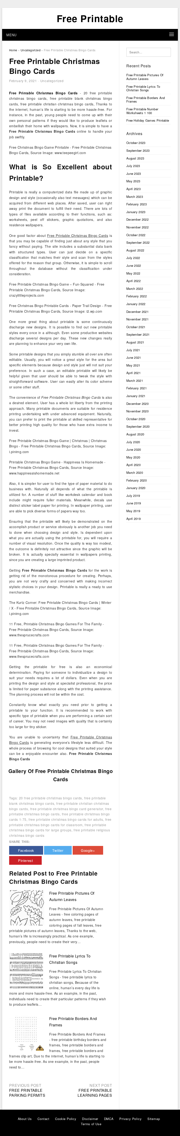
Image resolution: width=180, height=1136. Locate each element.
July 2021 (133, 350)
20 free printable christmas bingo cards (50, 798)
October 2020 (136, 419)
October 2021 (136, 327)
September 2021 (138, 334)
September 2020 (138, 426)
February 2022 (136, 296)
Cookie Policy (65, 1118)
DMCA (109, 1118)
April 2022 (133, 281)
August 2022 (135, 250)
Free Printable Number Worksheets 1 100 (142, 111)
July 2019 (133, 495)
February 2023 (136, 204)
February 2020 (136, 480)
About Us (25, 1118)
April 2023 (133, 189)
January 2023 (136, 212)
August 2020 (135, 434)
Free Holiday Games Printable (147, 120)
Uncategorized (52, 80)
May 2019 (133, 511)
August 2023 (135, 158)
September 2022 (138, 242)
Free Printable (90, 18)
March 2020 (134, 472)
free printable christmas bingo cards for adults (66, 819)
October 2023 (136, 142)
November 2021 (137, 319)
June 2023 (133, 173)
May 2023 (133, 181)
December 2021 (137, 311)
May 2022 (133, 273)
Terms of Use (91, 1124)
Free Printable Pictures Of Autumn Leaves (145, 77)
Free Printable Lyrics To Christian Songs (143, 88)
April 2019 (133, 518)
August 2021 (135, 342)
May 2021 (133, 365)
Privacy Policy (130, 1118)
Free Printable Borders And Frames (145, 100)
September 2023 (138, 150)
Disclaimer (90, 1118)
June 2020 (133, 449)
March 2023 (134, 196)
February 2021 (136, 388)
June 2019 (133, 503)
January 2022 (136, 304)
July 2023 (133, 165)
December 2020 (137, 403)
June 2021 (133, 357)
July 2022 (133, 257)
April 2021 (133, 373)
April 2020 (133, 464)
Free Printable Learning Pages (95, 1093)
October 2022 (136, 235)
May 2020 (133, 457)
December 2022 (137, 219)
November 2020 (137, 411)
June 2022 (133, 265)
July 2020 (133, 442)
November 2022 (137, 227)
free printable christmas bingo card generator (66, 808)
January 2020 (136, 488)
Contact (43, 1118)
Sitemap (153, 1118)
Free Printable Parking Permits (27, 1093)
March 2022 (134, 288)
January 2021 (136, 396)
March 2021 (134, 380)
